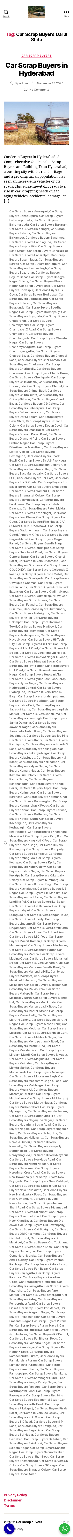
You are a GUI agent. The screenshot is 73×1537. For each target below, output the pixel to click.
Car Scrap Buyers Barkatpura (40, 264)
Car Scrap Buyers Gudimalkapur (46, 591)
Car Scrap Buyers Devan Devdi (41, 425)
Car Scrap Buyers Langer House (46, 915)
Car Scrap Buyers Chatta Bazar (46, 373)
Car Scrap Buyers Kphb (39, 862)
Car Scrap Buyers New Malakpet (46, 1181)
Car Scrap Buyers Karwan (48, 810)
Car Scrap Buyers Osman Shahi (31, 1247)
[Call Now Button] (9, 1528)
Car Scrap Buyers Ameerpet (28, 211)
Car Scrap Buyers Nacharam (47, 1111)
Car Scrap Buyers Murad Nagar (30, 1102)
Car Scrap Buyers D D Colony (38, 403)
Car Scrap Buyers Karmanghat (30, 801)
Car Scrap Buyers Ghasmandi (38, 561)
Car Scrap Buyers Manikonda (36, 1002)
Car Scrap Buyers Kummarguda (42, 880)
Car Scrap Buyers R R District (48, 1334)
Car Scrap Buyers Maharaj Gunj (41, 963)
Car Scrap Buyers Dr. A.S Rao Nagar (42, 460)
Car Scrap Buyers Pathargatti (40, 1295)
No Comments (39, 89)
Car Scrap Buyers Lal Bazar (45, 901)
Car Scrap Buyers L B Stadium (40, 893)
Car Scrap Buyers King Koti (43, 836)
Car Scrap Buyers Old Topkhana (45, 1242)
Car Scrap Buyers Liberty (26, 919)
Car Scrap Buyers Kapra (34, 788)
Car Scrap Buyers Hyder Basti (29, 679)
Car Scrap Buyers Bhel (34, 286)
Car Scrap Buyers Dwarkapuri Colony (34, 465)
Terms (9, 1505)
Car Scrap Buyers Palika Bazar (45, 1264)
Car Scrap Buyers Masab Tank (39, 1024)
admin (23, 83)
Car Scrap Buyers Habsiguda (29, 613)
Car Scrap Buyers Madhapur (47, 945)
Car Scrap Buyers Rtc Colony (38, 1413)
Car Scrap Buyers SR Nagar (39, 1465)
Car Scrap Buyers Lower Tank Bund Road (37, 932)
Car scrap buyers (29, 1522)
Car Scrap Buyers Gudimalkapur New (34, 596)
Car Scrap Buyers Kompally (45, 849)
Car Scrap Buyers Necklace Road (32, 1159)
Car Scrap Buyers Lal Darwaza (30, 906)
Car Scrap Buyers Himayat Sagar (32, 661)
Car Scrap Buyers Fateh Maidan (45, 508)
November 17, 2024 (50, 83)
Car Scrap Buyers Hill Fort (34, 644)
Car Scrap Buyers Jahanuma (40, 714)
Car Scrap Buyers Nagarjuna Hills (32, 1116)
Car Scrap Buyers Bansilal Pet (47, 251)
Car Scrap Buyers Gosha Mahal (40, 574)
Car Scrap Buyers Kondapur (28, 853)
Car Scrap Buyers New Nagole (30, 1186)
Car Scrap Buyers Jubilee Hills (47, 735)
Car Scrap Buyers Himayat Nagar (42, 653)
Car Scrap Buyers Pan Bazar (28, 1268)
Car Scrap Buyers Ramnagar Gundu (33, 1378)
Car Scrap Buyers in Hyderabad (36, 69)
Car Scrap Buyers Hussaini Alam (41, 674)
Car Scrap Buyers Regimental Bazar (33, 1399)
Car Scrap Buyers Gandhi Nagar (41, 543)
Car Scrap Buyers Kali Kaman (39, 762)
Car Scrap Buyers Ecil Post (35, 478)
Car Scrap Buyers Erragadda (47, 487)
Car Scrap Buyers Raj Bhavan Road (33, 1338)
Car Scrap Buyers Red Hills (44, 1395)
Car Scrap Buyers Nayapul (49, 1155)
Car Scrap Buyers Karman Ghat (45, 797)
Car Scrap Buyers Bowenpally (39, 312)
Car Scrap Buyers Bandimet (45, 237)
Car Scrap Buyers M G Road (28, 936)
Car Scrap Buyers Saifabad (42, 1439)
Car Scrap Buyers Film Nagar (38, 521)
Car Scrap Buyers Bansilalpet (29, 255)
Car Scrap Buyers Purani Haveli (36, 1325)
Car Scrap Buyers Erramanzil (29, 491)
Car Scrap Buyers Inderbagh (28, 700)
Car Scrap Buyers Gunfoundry (44, 609)
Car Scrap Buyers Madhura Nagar (32, 950)
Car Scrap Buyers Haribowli (37, 626)
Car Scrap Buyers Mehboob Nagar (32, 1037)
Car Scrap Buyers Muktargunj (47, 1098)
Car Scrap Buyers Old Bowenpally (41, 1225)
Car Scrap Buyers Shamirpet (28, 1456)
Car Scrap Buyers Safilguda (37, 1426)
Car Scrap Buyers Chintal (44, 386)
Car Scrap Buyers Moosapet (46, 1072)
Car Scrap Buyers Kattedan (28, 814)
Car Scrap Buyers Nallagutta (37, 1133)
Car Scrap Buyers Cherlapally (29, 377)
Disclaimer (13, 1500)
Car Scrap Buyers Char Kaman (39, 360)
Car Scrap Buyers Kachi (25, 740)
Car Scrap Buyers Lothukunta (47, 928)
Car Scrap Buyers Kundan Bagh (31, 884)
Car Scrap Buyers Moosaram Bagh (33, 1076)
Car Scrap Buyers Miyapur (49, 1054)
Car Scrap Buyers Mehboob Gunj (44, 1033)
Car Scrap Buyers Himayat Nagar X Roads (38, 657)
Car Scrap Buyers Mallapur (42, 985)
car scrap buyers (36, 55)
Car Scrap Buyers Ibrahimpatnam (41, 696)
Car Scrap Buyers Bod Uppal (37, 294)
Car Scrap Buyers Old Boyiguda (31, 1229)
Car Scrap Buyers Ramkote (47, 1373)
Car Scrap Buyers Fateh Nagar (30, 513)
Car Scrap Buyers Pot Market (39, 1308)
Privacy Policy (15, 1495)
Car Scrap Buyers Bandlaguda (30, 242)
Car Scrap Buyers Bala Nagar (29, 229)
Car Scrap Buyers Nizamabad (46, 1207)
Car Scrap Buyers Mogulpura (29, 1059)
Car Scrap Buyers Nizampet (28, 1212)
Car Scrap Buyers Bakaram (48, 224)
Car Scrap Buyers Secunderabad (41, 1452)
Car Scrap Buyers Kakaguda (37, 749)
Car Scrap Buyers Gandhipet (29, 548)
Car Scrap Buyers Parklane (37, 1282)
